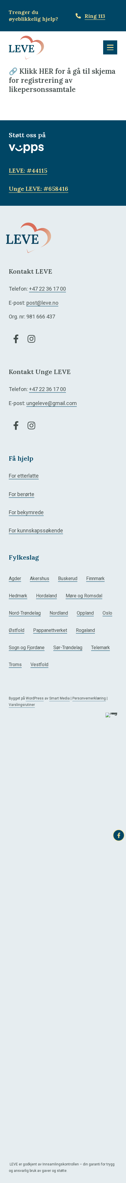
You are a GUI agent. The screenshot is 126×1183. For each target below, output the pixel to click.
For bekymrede (26, 512)
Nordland (59, 613)
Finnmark (95, 578)
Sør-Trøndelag (67, 647)
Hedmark (18, 596)
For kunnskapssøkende (36, 530)
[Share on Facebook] (119, 835)
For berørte (21, 494)
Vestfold (39, 664)
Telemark (100, 647)
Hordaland (46, 596)
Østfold (16, 630)
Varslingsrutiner (22, 705)
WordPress (35, 698)
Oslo (107, 613)
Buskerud (67, 578)
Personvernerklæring (89, 698)
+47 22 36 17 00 (47, 289)
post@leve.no (42, 303)
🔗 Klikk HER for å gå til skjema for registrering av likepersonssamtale (62, 80)
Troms (15, 664)
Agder (15, 578)
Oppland (85, 613)
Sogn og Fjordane (27, 647)
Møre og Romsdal (84, 596)
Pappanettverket (50, 630)
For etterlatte (24, 476)
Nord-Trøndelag (25, 613)
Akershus (39, 578)
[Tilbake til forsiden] (26, 47)
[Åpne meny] (110, 47)
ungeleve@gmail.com (51, 403)
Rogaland (85, 630)
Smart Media (59, 698)
